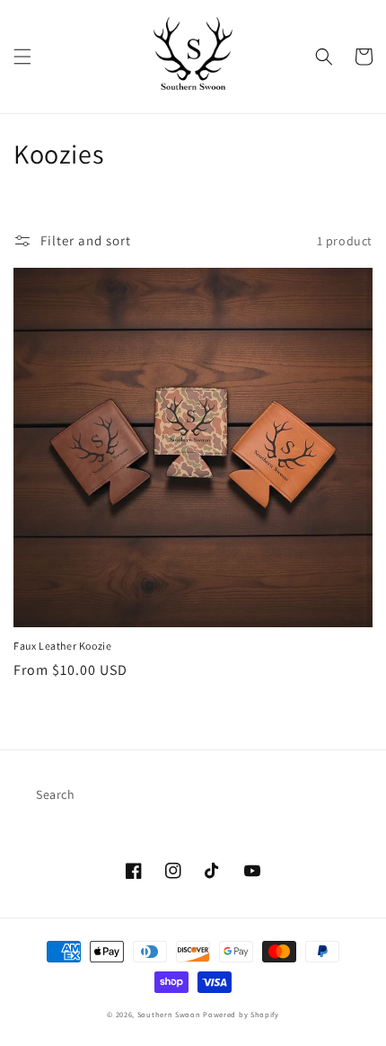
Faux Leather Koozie (62, 645)
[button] (22, 56)
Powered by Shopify (241, 1014)
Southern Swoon (169, 1014)
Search (55, 794)
